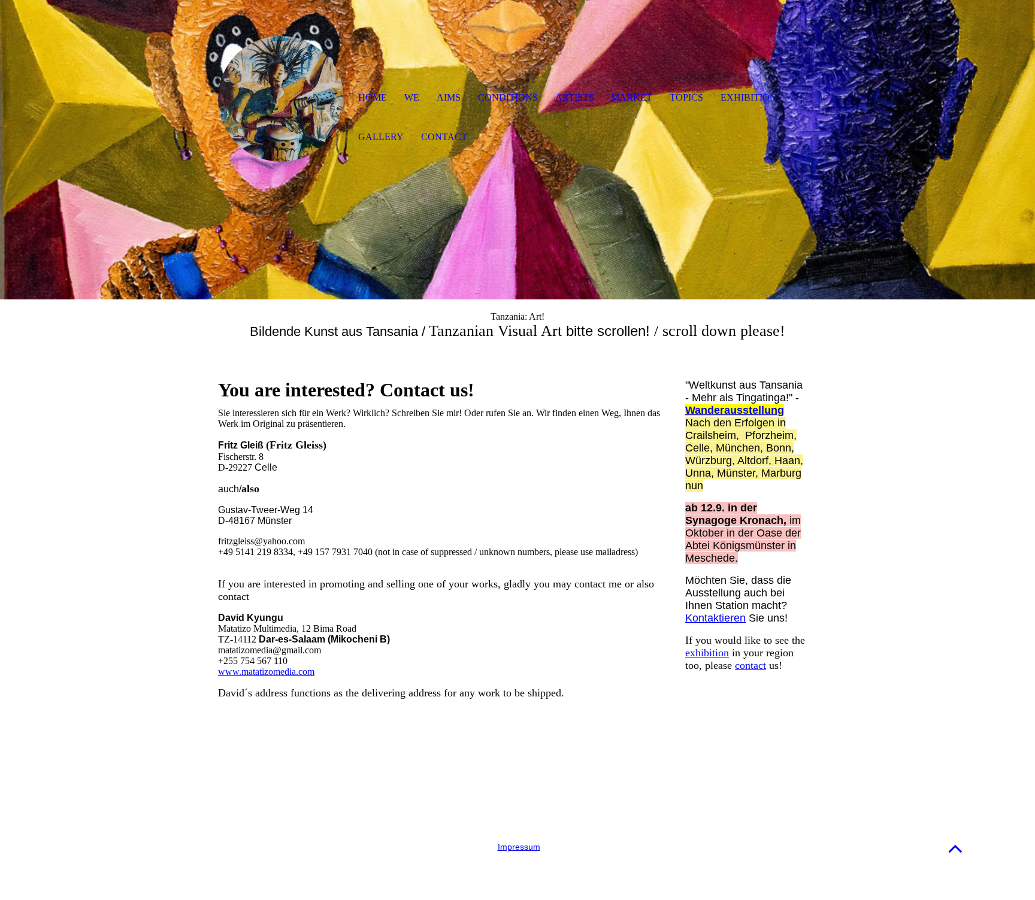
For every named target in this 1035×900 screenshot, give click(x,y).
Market (631, 97)
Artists (574, 97)
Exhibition (749, 97)
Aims (449, 97)
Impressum (519, 846)
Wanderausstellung (734, 410)
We (411, 97)
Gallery (381, 137)
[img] (281, 99)
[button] (955, 848)
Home (372, 97)
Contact (444, 137)
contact (750, 665)
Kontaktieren (715, 618)
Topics (686, 97)
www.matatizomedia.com (266, 671)
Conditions (508, 97)
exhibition (707, 653)
